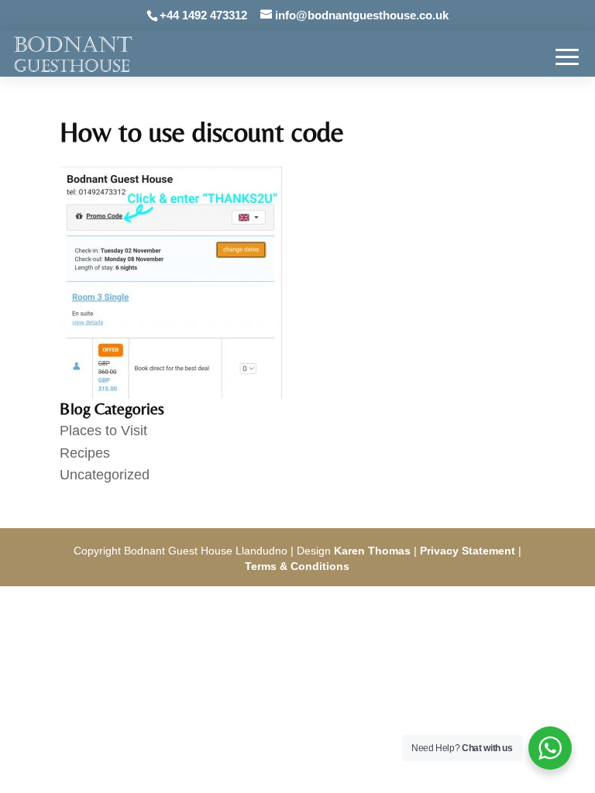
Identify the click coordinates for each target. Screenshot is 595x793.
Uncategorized (105, 474)
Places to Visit (103, 430)
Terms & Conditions (297, 566)
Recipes (85, 453)
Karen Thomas (372, 550)
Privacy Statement (467, 550)
